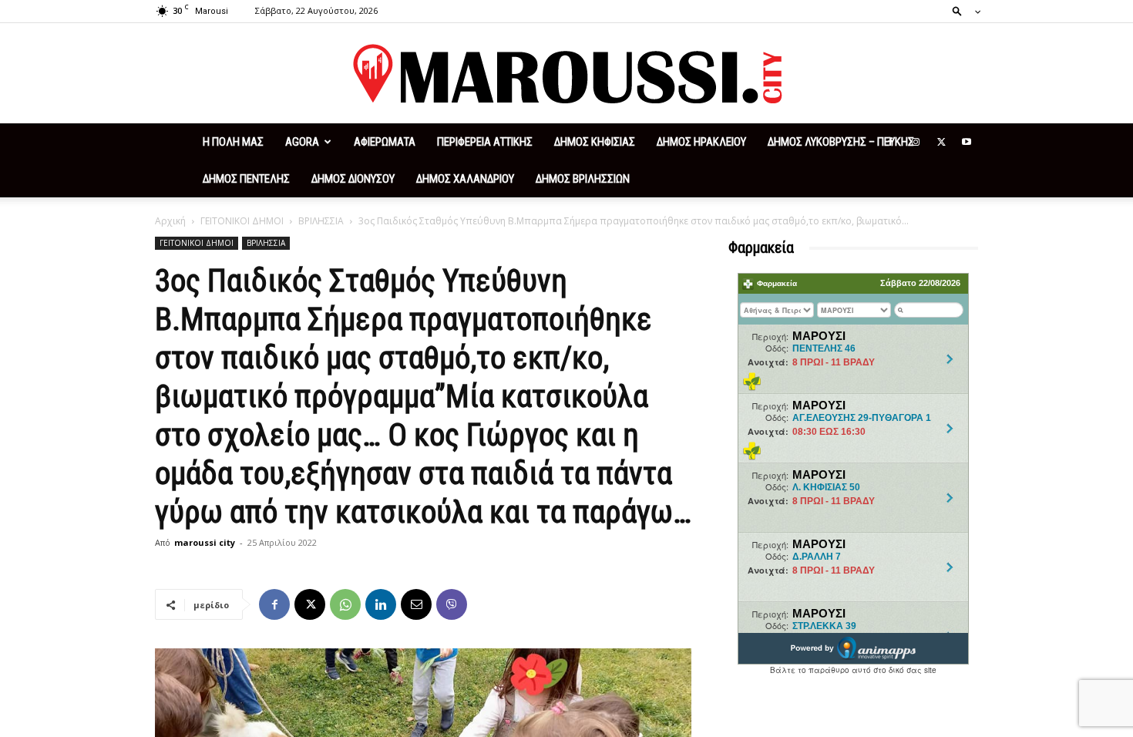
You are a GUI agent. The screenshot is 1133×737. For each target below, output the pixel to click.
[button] (962, 10)
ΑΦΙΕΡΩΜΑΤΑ (384, 142)
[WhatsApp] (345, 604)
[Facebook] (890, 141)
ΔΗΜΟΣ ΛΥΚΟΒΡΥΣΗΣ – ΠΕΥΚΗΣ (841, 142)
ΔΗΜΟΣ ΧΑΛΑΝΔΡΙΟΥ (465, 179)
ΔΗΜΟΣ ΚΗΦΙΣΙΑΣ (594, 142)
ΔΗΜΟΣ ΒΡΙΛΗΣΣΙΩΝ (583, 179)
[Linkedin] (380, 604)
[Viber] (451, 604)
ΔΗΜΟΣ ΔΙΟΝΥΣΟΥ (353, 179)
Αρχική (170, 220)
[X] (941, 141)
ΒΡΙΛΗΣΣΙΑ (321, 220)
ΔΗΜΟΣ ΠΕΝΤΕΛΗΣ (246, 179)
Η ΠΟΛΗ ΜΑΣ (233, 142)
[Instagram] (915, 141)
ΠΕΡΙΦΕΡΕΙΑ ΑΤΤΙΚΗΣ (485, 142)
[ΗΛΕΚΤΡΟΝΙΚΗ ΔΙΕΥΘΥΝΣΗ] (416, 604)
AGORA (302, 142)
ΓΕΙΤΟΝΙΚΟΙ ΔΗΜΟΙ (242, 220)
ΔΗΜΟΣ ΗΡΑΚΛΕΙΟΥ (701, 142)
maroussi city (204, 542)
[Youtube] (966, 141)
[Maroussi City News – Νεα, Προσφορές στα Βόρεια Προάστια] (566, 74)
